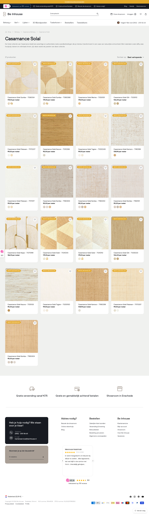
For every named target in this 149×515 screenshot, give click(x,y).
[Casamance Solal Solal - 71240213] (57, 232)
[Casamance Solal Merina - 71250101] (92, 77)
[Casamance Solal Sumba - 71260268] (57, 77)
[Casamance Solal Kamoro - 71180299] (92, 284)
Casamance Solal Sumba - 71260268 (56, 97)
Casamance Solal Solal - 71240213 (55, 253)
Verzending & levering (97, 426)
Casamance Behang (29, 32)
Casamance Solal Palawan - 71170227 (21, 149)
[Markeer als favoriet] (34, 64)
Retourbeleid (94, 430)
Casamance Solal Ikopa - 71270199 (20, 253)
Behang (17, 32)
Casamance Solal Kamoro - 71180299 (92, 304)
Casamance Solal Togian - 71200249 (92, 149)
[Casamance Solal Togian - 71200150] (57, 284)
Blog (62, 430)
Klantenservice (122, 423)
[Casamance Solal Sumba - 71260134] (21, 77)
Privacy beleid (9, 504)
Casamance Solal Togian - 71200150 (56, 304)
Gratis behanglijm (14, 63)
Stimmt (34, 501)
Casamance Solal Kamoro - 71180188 (127, 149)
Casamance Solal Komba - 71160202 (91, 201)
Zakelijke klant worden (97, 423)
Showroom (121, 430)
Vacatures (120, 436)
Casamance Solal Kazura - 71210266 (56, 149)
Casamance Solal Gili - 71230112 (125, 97)
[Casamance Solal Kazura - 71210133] (21, 284)
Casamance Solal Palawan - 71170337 (127, 304)
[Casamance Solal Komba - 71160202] (92, 181)
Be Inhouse (20, 501)
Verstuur (43, 457)
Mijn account (122, 426)
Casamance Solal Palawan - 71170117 (21, 201)
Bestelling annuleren (96, 433)
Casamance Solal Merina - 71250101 (91, 97)
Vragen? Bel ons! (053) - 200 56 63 (133, 23)
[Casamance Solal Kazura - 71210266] (57, 129)
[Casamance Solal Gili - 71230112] (127, 77)
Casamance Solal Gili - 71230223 (126, 253)
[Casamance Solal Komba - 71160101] (127, 181)
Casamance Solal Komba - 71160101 (127, 201)
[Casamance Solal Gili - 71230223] (127, 232)
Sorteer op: (121, 57)
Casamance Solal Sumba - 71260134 (21, 97)
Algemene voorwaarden (98, 436)
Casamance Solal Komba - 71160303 (56, 201)
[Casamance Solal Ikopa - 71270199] (21, 232)
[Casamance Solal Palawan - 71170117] (21, 181)
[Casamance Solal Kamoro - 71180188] (127, 129)
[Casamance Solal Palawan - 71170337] (127, 284)
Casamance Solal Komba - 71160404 (21, 356)
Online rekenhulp (67, 426)
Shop (9, 32)
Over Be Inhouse (123, 433)
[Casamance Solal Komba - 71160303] (57, 181)
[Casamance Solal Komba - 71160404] (21, 336)
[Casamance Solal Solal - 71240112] (92, 232)
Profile (27, 504)
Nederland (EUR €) (14, 496)
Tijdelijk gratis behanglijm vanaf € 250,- (74, 2)
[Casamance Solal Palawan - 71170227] (21, 129)
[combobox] (74, 14)
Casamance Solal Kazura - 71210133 (21, 304)
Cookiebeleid (19, 504)
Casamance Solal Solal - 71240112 (90, 253)
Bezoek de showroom (69, 423)
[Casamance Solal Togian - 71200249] (92, 129)
